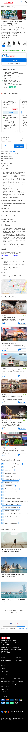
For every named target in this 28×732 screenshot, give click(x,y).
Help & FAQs (4, 665)
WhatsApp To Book (6, 684)
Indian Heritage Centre (11, 467)
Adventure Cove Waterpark (12, 491)
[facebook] (11, 623)
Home (3, 6)
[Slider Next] (21, 15)
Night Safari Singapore (11, 488)
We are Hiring (4, 671)
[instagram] (17, 623)
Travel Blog (4, 674)
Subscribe (22, 628)
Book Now (14, 60)
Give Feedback (5, 686)
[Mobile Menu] (25, 2)
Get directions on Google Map (10, 255)
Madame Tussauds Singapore (13, 516)
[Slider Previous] (2, 15)
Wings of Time (9, 520)
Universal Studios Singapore (13, 463)
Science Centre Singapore (12, 498)
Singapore (9, 6)
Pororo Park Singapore (11, 507)
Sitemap (3, 668)
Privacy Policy (15, 684)
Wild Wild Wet (9, 470)
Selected (11, 112)
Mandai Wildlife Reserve (12, 510)
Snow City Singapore (11, 523)
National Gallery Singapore (12, 504)
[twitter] (14, 623)
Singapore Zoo (9, 476)
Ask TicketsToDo (5, 681)
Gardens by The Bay (11, 473)
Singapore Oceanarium (11, 479)
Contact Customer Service (7, 663)
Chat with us (11, 151)
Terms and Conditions (17, 681)
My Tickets (19, 660)
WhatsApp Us (4, 689)
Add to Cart (19, 146)
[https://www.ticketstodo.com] (8, 3)
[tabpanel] (11, 15)
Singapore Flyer (9, 485)
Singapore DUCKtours (11, 482)
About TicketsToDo (6, 660)
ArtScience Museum (10, 495)
